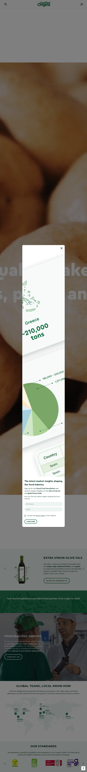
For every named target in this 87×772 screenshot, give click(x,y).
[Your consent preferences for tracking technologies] (83, 768)
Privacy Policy (40, 515)
